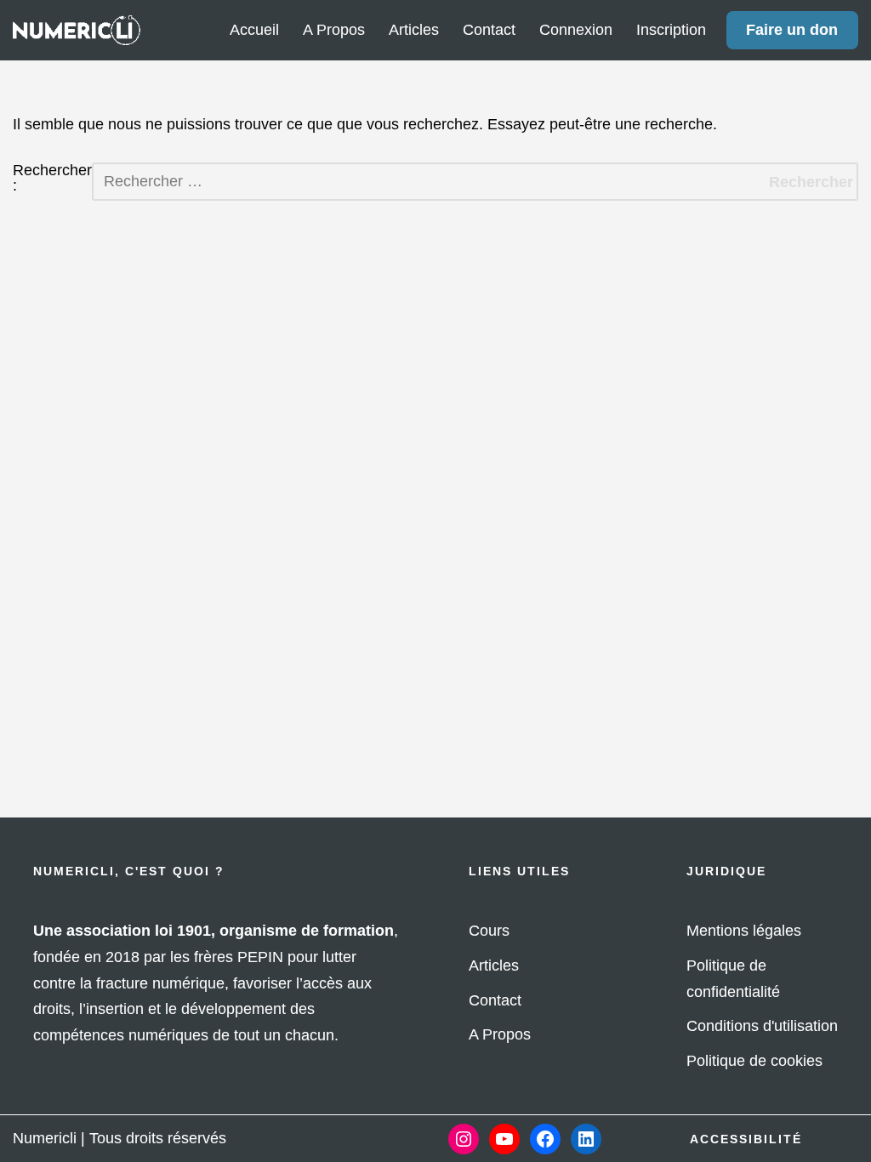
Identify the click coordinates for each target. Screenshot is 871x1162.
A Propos (334, 29)
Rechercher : (52, 178)
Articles (414, 29)
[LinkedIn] (586, 1139)
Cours (489, 930)
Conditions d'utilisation (762, 1025)
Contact (489, 29)
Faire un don (792, 29)
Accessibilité (746, 1139)
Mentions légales (743, 930)
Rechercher (811, 182)
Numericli (45, 1138)
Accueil (254, 29)
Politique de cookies (754, 1060)
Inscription (671, 29)
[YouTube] (504, 1139)
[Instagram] (463, 1139)
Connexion (575, 29)
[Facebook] (545, 1139)
